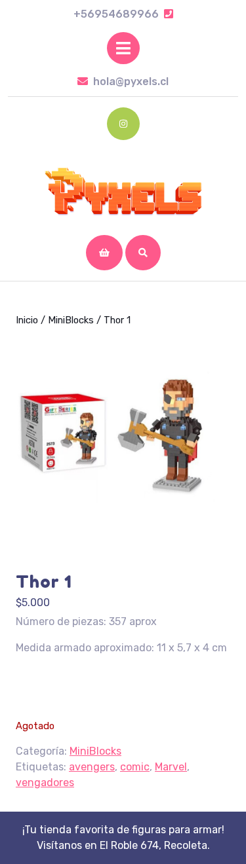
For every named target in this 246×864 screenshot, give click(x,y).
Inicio (27, 320)
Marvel (171, 767)
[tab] (123, 48)
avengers (92, 767)
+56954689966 (123, 14)
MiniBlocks (71, 320)
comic (135, 767)
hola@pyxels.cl (131, 81)
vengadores (45, 782)
